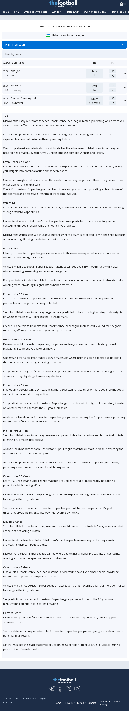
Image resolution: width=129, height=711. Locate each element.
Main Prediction (15, 44)
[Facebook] (60, 688)
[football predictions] (5, 4)
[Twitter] (68, 688)
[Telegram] (52, 688)
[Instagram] (77, 688)
